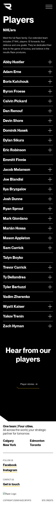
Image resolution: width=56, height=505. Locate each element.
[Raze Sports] (7, 7)
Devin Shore (13, 120)
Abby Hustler (13, 62)
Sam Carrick (13, 248)
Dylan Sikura (13, 140)
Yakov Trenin (13, 316)
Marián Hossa (14, 228)
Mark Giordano (15, 218)
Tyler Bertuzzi (14, 287)
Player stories (27, 384)
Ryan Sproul (13, 208)
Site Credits (47, 500)
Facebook (10, 465)
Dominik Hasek (15, 130)
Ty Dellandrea (14, 277)
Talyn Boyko (13, 257)
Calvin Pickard (15, 101)
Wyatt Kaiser (13, 306)
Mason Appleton (16, 238)
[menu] (49, 7)
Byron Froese (14, 91)
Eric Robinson (14, 150)
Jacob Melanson (16, 169)
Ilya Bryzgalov (14, 189)
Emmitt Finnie (14, 160)
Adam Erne (12, 72)
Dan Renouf (13, 111)
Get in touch (11, 484)
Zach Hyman (13, 326)
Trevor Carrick (14, 267)
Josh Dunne (13, 199)
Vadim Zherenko (16, 296)
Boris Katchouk (16, 81)
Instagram (10, 470)
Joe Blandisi (13, 179)
